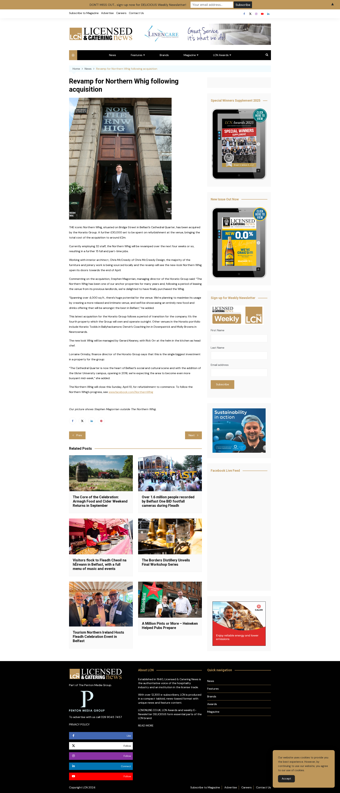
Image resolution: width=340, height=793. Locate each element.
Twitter (250, 13)
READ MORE (146, 725)
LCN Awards (221, 55)
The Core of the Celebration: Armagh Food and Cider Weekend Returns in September (100, 501)
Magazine (190, 55)
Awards (212, 704)
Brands (164, 55)
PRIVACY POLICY (79, 724)
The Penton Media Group (95, 685)
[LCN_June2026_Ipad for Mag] (239, 243)
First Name (217, 330)
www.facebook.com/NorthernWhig (131, 392)
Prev (79, 435)
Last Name (217, 348)
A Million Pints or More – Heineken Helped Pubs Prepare (170, 625)
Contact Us (136, 13)
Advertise (107, 13)
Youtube (262, 13)
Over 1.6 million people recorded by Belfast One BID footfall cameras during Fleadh (168, 501)
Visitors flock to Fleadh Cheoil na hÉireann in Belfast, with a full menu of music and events (99, 564)
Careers (121, 13)
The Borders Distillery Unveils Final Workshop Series (166, 562)
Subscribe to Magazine (84, 13)
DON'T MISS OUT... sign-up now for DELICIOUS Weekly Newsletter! (138, 5)
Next (192, 435)
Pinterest (101, 420)
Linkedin (268, 13)
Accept (286, 778)
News (112, 55)
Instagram (256, 13)
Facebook (244, 13)
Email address (220, 365)
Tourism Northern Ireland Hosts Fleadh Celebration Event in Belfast (98, 636)
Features (136, 55)
